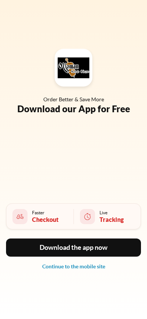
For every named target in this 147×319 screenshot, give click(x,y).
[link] (74, 266)
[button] (73, 247)
